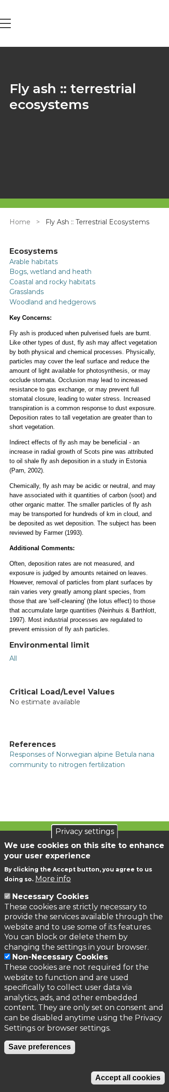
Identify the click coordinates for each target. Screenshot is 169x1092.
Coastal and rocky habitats (52, 282)
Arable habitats (33, 262)
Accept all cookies (128, 1078)
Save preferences (39, 1047)
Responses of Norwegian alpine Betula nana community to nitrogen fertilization (81, 759)
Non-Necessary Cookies (60, 956)
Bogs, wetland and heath (50, 271)
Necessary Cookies (50, 896)
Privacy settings (84, 831)
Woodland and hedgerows (52, 302)
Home (20, 222)
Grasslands (26, 292)
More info (53, 878)
